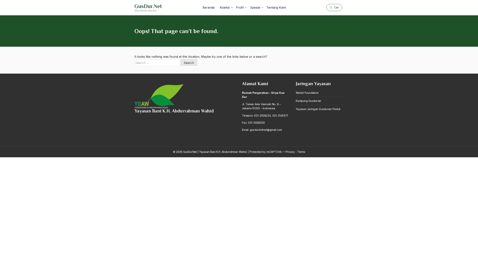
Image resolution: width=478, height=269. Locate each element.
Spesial (255, 7)
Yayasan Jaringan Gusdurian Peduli (318, 109)
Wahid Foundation (307, 92)
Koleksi (225, 7)
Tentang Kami (276, 7)
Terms (301, 151)
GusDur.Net (148, 6)
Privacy (290, 151)
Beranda (209, 7)
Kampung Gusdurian (308, 100)
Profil (240, 7)
